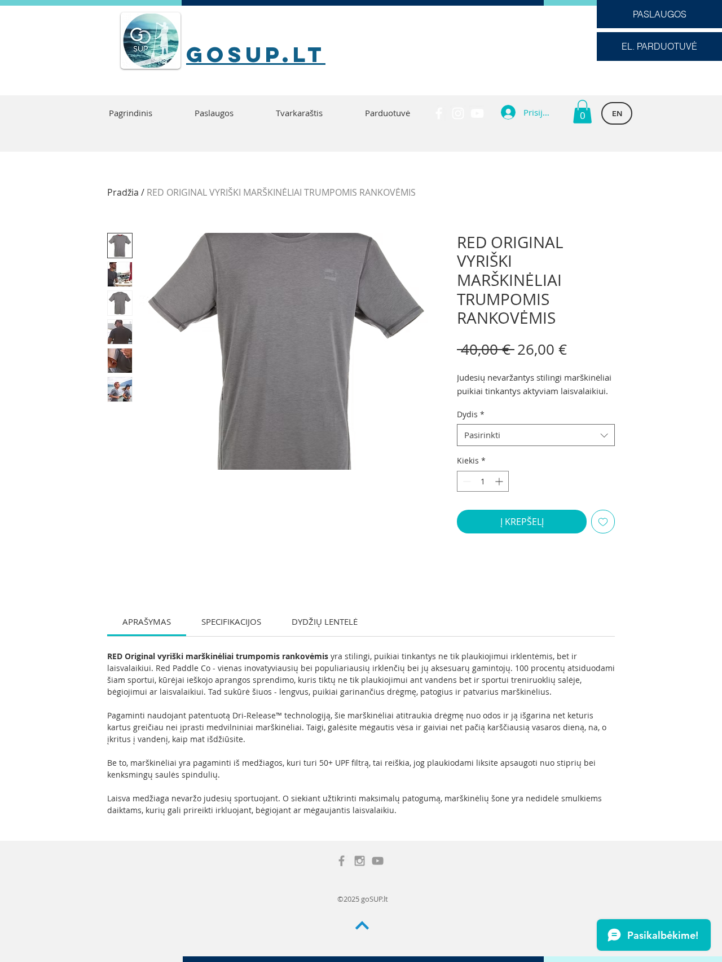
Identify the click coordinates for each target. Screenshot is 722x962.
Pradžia (123, 192)
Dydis (471, 414)
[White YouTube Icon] (477, 113)
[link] (146, 621)
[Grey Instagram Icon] (360, 861)
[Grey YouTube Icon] (378, 861)
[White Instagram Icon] (458, 113)
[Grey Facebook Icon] (341, 861)
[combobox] (536, 435)
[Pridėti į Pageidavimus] (603, 521)
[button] (582, 111)
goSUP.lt (255, 54)
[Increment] (500, 481)
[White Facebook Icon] (439, 113)
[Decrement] (466, 481)
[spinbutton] (483, 481)
